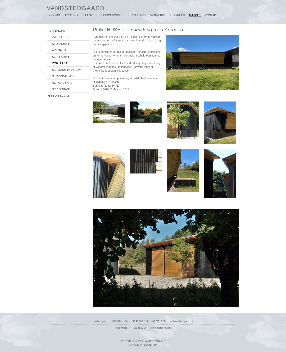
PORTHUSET (61, 63)
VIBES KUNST (137, 15)
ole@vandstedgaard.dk (181, 321)
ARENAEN (59, 50)
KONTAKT (211, 15)
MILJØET (195, 15)
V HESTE (88, 15)
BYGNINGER (56, 30)
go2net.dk (150, 345)
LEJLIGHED (177, 15)
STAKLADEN (60, 56)
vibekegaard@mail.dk (161, 327)
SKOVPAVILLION (63, 76)
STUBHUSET (61, 43)
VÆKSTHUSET (62, 37)
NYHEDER (71, 15)
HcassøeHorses (111, 15)
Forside (55, 15)
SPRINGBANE (61, 89)
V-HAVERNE (158, 15)
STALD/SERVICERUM (66, 69)
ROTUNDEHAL (62, 82)
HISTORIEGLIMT (59, 95)
